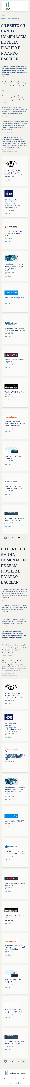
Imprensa (7, 1079)
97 (19, 538)
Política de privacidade (19, 1079)
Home (2, 15)
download (7, 180)
